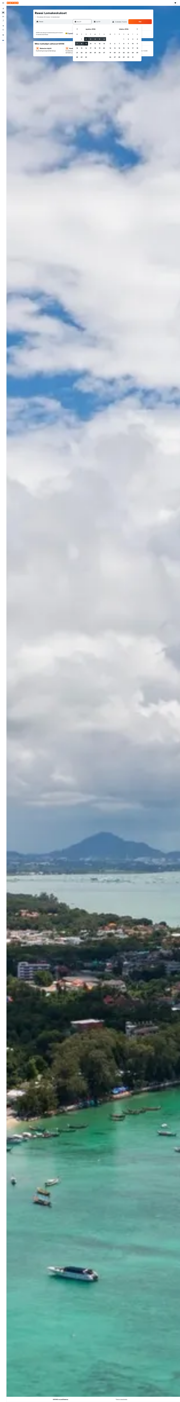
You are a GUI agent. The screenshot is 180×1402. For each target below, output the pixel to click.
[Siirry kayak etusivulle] (12, 3)
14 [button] (77, 48)
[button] (3, 3)
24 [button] (90, 52)
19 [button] (99, 48)
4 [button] (95, 39)
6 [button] (104, 39)
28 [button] (77, 57)
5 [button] (99, 39)
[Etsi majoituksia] (3, 12)
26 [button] (99, 52)
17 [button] (90, 48)
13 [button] (104, 44)
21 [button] (77, 52)
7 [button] (119, 44)
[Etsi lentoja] (3, 8)
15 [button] (81, 48)
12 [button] (99, 44)
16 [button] (86, 48)
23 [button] (86, 52)
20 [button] (104, 48)
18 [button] (95, 48)
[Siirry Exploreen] (3, 26)
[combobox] (55, 21)
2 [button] (86, 39)
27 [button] (104, 52)
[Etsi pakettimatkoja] (3, 20)
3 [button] (90, 39)
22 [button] (81, 52)
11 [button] (95, 44)
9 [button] (86, 44)
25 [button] (95, 52)
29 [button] (81, 57)
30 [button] (86, 57)
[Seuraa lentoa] (3, 30)
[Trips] (3, 35)
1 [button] (81, 39)
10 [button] (90, 44)
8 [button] (81, 44)
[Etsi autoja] (3, 16)
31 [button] (133, 57)
